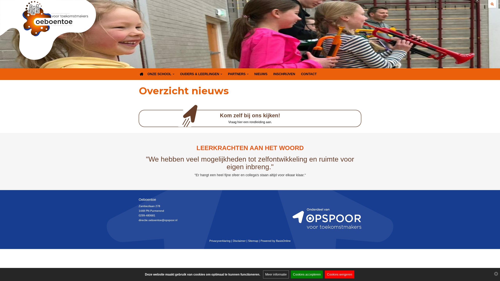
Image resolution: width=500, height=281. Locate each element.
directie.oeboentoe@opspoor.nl (158, 220)
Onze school (159, 74)
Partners (237, 74)
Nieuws (260, 74)
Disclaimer (239, 240)
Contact (309, 74)
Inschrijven (284, 74)
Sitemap (253, 240)
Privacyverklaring (219, 240)
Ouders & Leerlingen (199, 74)
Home (142, 74)
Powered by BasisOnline (276, 240)
